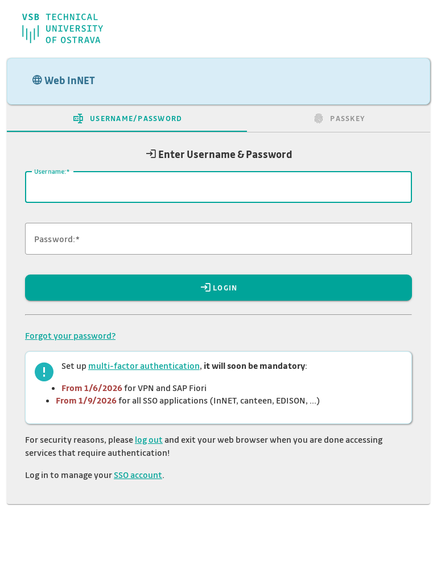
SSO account (138, 474)
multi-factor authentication (144, 365)
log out (149, 439)
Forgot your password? (70, 335)
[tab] (127, 118)
